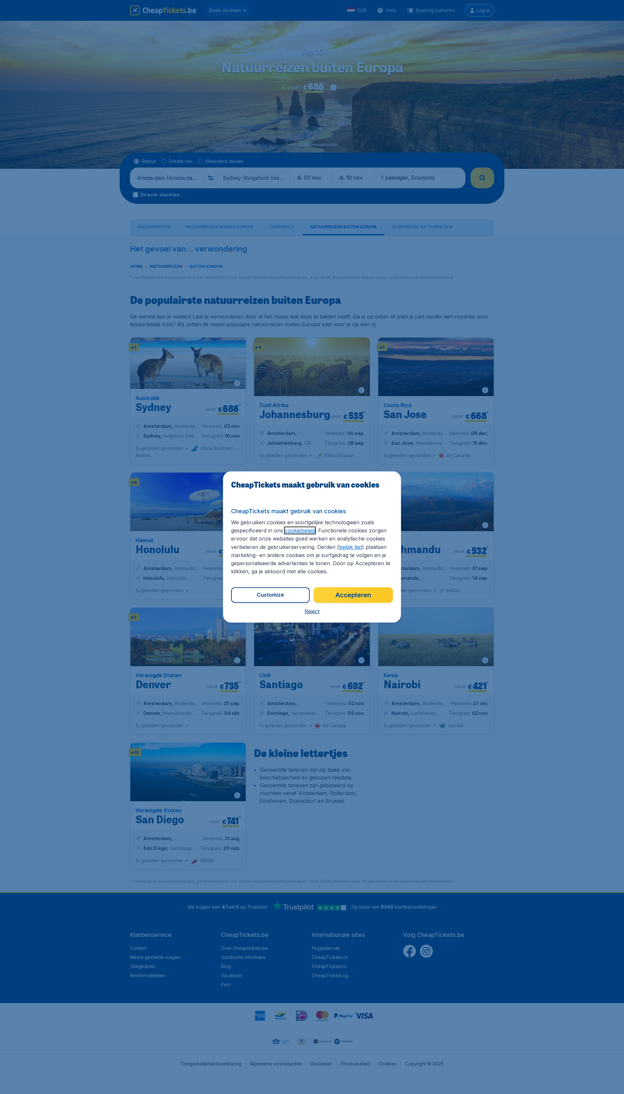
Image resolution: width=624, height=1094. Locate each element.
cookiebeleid (300, 530)
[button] (312, 611)
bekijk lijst (350, 547)
